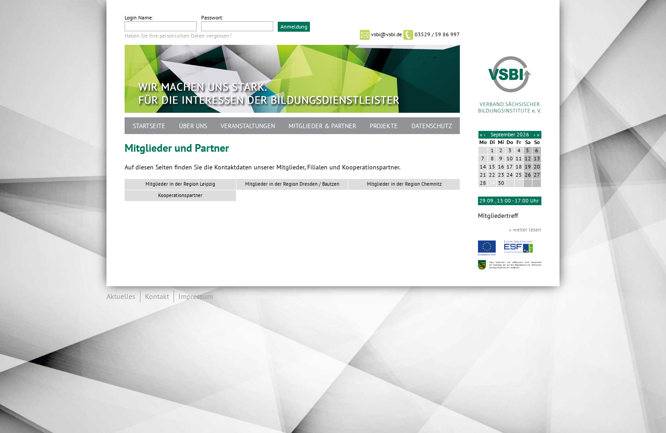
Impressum (196, 297)
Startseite (149, 126)
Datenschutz (431, 126)
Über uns (193, 126)
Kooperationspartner (180, 195)
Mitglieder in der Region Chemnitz (404, 184)
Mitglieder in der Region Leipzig (180, 184)
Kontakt (157, 297)
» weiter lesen (525, 229)
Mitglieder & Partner (322, 126)
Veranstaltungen (248, 126)
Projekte (384, 126)
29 (492, 183)
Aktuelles (120, 297)
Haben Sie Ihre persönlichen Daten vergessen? (178, 36)
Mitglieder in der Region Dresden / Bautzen (292, 184)
